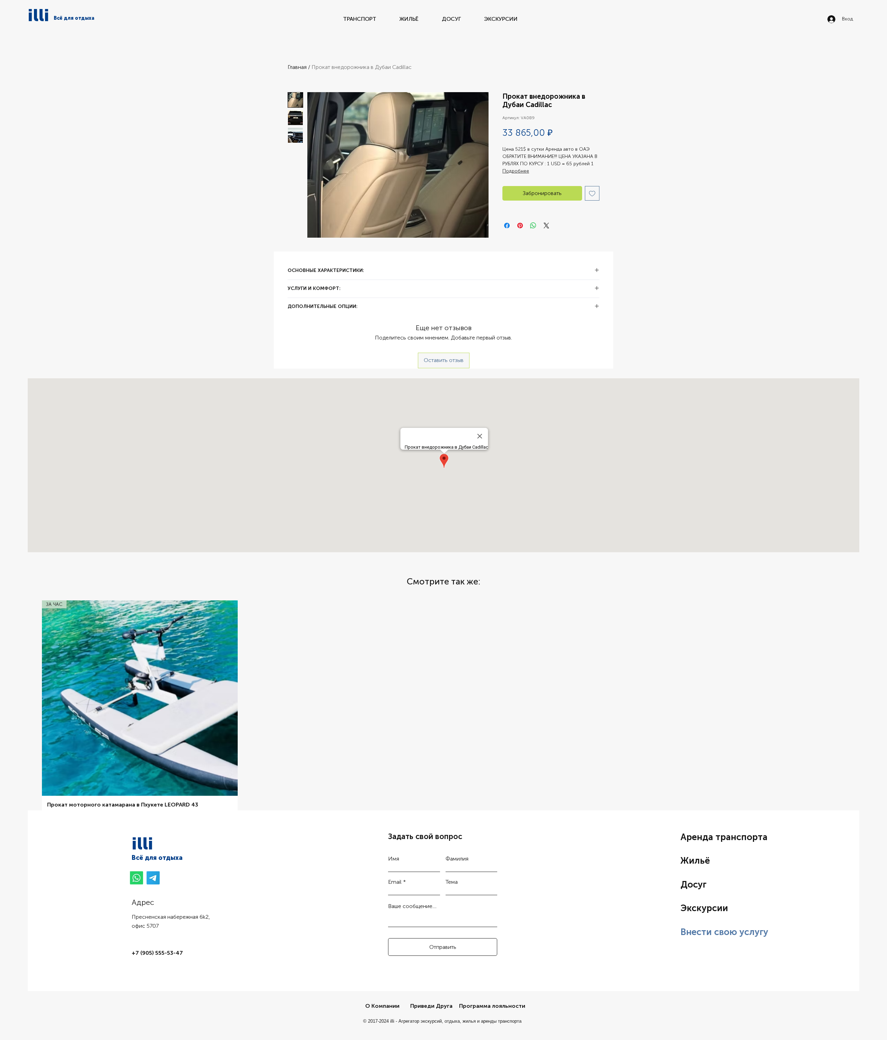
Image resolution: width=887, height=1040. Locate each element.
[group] (443, 711)
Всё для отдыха (157, 858)
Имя (393, 859)
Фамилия (457, 859)
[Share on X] (546, 225)
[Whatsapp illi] (136, 877)
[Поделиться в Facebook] (507, 225)
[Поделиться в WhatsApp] (533, 225)
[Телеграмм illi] (153, 877)
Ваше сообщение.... (412, 906)
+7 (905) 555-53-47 (157, 953)
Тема (452, 882)
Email (395, 882)
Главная (297, 67)
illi (38, 15)
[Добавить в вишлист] (592, 193)
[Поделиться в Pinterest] (520, 225)
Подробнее (515, 171)
